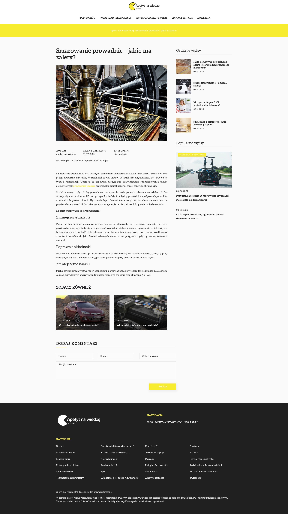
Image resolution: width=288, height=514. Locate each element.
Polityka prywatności (168, 422)
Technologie (120, 154)
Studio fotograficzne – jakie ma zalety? (210, 84)
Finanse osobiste (65, 452)
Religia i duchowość (156, 465)
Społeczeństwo (64, 471)
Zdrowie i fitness (182, 18)
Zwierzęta (203, 18)
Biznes (60, 446)
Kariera (194, 452)
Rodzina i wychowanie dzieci (206, 465)
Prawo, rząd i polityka (202, 459)
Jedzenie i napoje (154, 452)
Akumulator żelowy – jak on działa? (137, 325)
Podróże (149, 459)
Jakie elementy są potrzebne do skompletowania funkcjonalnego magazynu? (211, 65)
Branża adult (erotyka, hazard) (117, 446)
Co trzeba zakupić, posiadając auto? (79, 325)
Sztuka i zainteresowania (203, 471)
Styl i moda (151, 471)
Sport (104, 471)
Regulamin (191, 422)
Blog (150, 422)
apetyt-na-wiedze (66, 154)
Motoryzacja (63, 459)
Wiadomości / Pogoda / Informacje (119, 478)
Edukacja (195, 446)
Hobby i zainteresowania (115, 18)
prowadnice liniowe (84, 186)
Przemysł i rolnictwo (67, 465)
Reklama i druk (109, 465)
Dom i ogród (87, 18)
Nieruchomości (109, 459)
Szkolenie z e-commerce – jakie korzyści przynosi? (210, 123)
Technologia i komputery (152, 18)
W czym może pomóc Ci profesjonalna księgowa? (207, 104)
